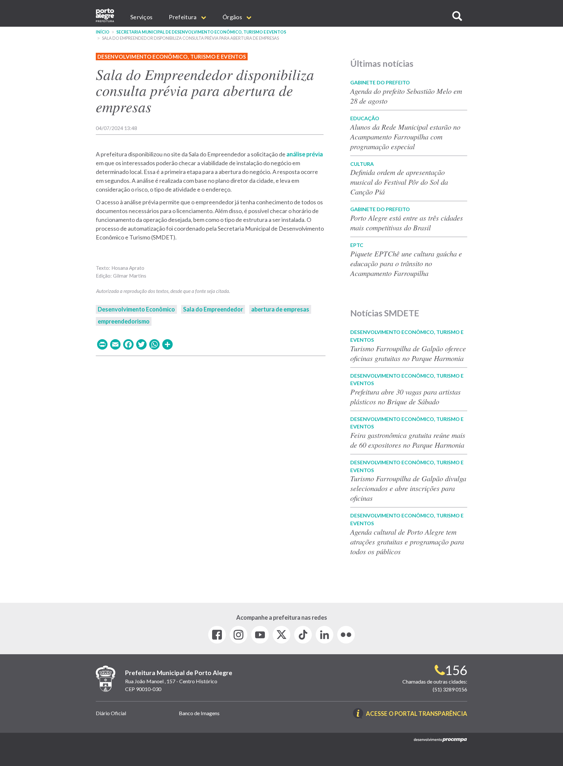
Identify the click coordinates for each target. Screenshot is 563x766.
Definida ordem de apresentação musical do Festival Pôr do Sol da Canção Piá (399, 181)
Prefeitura (183, 17)
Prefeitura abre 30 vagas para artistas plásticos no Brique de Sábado (405, 396)
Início (102, 32)
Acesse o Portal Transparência (416, 714)
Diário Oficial (111, 713)
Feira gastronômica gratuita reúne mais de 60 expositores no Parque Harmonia (407, 440)
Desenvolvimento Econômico (136, 309)
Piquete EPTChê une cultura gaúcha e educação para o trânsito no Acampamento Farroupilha (406, 263)
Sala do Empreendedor (213, 309)
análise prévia (304, 154)
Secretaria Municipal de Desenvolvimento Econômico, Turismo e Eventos (201, 32)
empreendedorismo (124, 321)
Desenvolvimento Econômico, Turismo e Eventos (171, 56)
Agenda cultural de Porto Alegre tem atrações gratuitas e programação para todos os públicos (407, 541)
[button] (457, 16)
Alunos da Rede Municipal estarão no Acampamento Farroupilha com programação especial (405, 136)
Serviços (141, 17)
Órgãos (233, 17)
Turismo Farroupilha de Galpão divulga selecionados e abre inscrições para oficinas (408, 488)
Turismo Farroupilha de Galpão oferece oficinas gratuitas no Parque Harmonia (408, 353)
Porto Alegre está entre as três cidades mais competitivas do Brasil (406, 222)
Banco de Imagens (199, 713)
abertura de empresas (280, 309)
